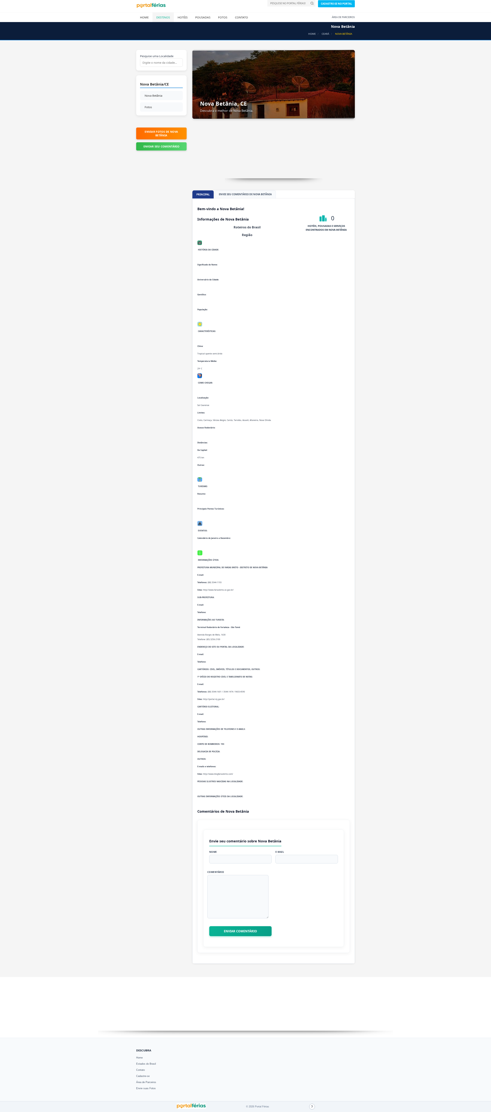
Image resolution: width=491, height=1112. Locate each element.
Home (144, 17)
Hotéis (183, 17)
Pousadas (202, 17)
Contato (241, 17)
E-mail (279, 852)
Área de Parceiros (146, 1082)
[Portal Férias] (151, 7)
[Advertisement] (273, 151)
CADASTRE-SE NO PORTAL (336, 3)
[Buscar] (312, 3)
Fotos (222, 17)
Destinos (163, 17)
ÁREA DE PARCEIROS (343, 17)
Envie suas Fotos (146, 1088)
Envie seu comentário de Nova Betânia (245, 194)
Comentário (215, 872)
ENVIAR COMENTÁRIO (240, 931)
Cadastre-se (143, 1076)
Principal (203, 194)
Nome (213, 852)
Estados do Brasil (146, 1063)
